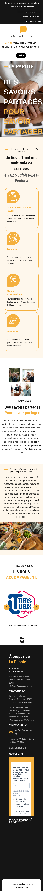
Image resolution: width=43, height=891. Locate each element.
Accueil (9, 43)
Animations (13, 249)
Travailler (18, 43)
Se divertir (7, 47)
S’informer (19, 47)
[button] (7, 607)
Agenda (29, 47)
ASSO (36, 47)
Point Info (12, 331)
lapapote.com (21, 887)
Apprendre (30, 43)
